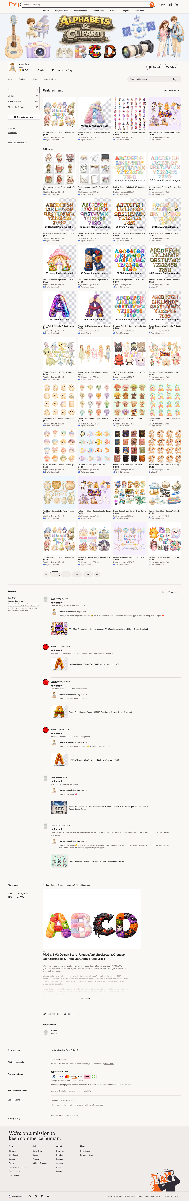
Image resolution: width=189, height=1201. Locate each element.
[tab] (23, 90)
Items (10, 79)
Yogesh (62, 611)
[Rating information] (20, 70)
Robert (54, 646)
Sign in (162, 5)
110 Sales (11, 128)
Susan (53, 825)
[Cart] (177, 5)
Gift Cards (140, 11)
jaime (53, 777)
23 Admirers (12, 133)
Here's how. (109, 1064)
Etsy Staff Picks (61, 11)
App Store (17, 1184)
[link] (46, 574)
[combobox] (84, 5)
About (35, 79)
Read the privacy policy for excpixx (65, 1115)
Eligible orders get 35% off (53, 137)
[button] (154, 67)
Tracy (53, 599)
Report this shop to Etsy (17, 142)
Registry (126, 11)
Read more (86, 998)
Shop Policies (50, 79)
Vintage (113, 11)
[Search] (152, 5)
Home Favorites (80, 11)
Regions (177, 1196)
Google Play (36, 1184)
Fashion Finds (98, 11)
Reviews (22, 79)
